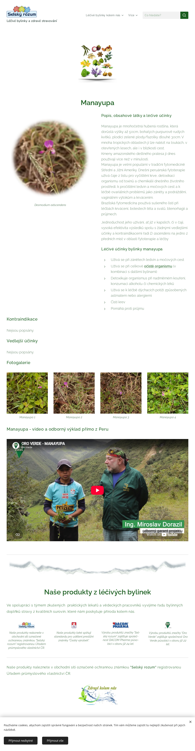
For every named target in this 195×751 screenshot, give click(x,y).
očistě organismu (158, 266)
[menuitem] (105, 15)
